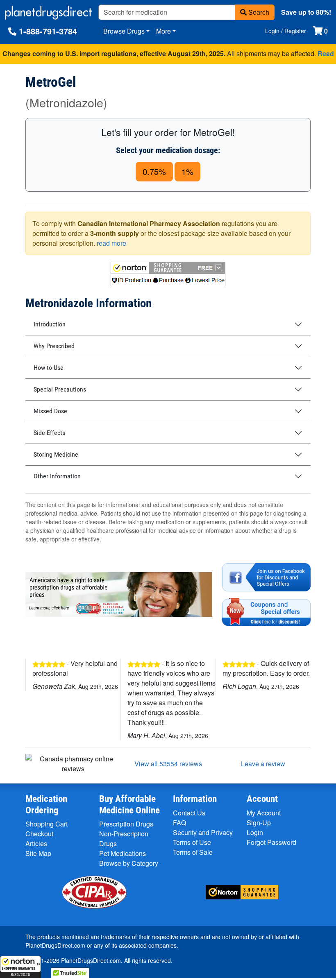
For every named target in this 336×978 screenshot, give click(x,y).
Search (258, 12)
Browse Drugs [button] (124, 31)
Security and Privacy (203, 832)
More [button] (163, 31)
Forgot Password (271, 842)
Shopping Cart (46, 824)
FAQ (179, 822)
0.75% (154, 171)
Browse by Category (128, 863)
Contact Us (189, 812)
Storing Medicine (56, 454)
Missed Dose (50, 411)
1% (187, 171)
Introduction (50, 324)
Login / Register (285, 31)
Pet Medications (122, 853)
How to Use (49, 367)
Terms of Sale (193, 852)
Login (255, 832)
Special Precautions (60, 389)
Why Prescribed (54, 346)
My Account (264, 812)
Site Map (38, 853)
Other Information (57, 476)
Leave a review (263, 763)
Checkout (39, 833)
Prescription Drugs (126, 824)
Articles (36, 843)
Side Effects (49, 433)
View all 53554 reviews (168, 763)
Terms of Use (192, 842)
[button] (20, 967)
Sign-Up (259, 822)
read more (111, 243)
